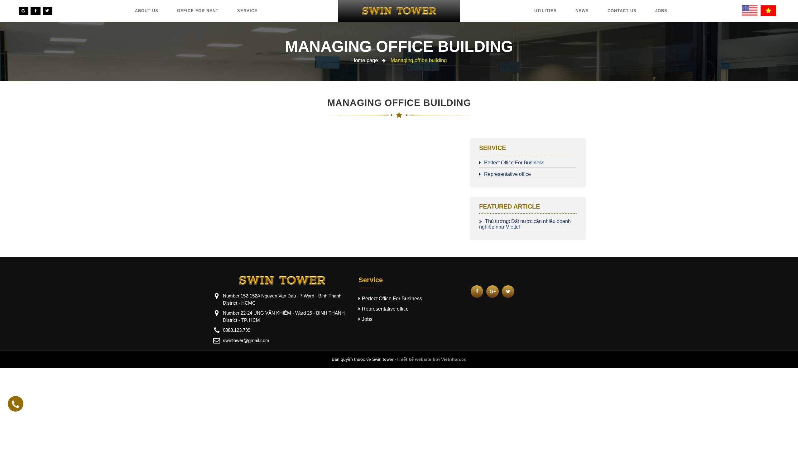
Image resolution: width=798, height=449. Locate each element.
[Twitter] (47, 11)
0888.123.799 (236, 330)
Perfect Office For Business (514, 162)
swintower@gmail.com (246, 340)
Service (247, 10)
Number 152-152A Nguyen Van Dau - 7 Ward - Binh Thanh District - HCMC (282, 299)
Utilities (545, 10)
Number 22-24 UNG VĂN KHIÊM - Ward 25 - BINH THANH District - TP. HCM (284, 316)
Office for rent (198, 10)
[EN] (749, 11)
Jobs (661, 10)
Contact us (622, 10)
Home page (364, 60)
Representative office (507, 174)
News (582, 10)
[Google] (23, 11)
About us (146, 10)
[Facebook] (35, 11)
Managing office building (399, 46)
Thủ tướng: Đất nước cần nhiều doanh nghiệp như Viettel (525, 224)
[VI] (768, 11)
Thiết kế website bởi (418, 359)
